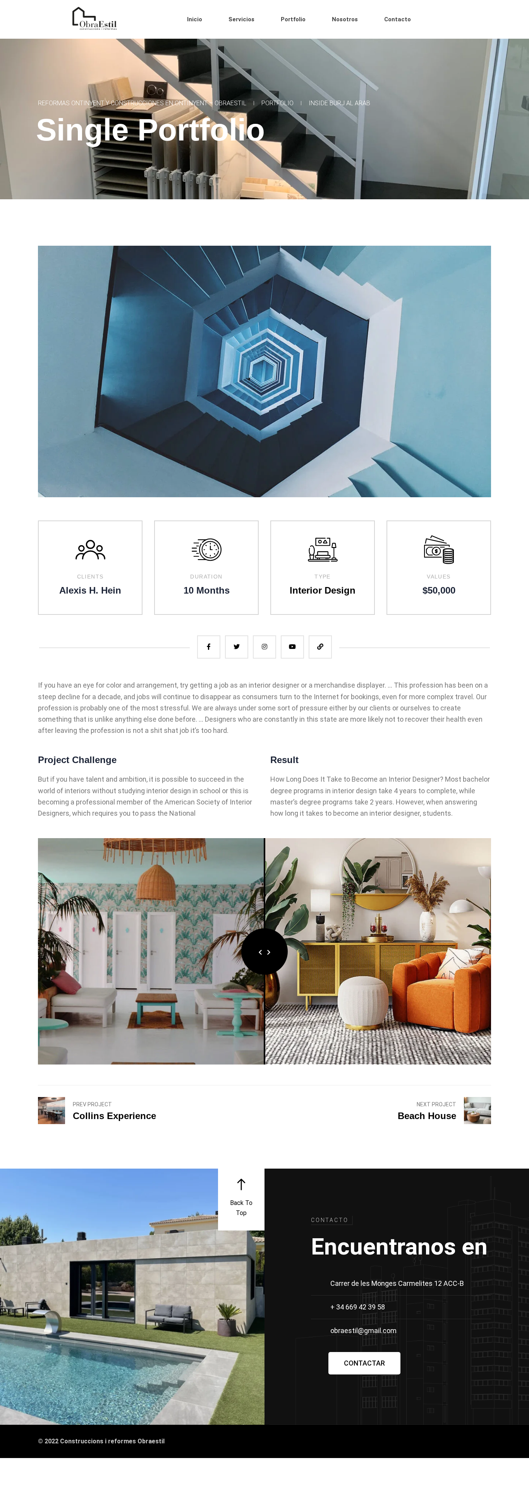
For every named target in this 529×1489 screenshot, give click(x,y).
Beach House (427, 1116)
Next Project (436, 1104)
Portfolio (277, 103)
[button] (364, 1363)
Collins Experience (114, 1116)
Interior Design (323, 590)
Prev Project (92, 1104)
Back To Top (241, 1208)
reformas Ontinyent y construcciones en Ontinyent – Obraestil (142, 103)
